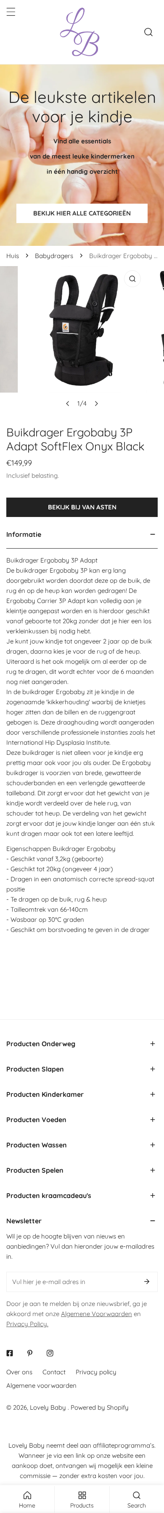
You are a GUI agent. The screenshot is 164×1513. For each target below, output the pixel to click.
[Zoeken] (148, 32)
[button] (82, 1043)
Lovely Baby (49, 1407)
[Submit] (147, 1281)
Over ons (19, 1372)
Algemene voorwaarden (41, 1385)
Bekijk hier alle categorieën (82, 213)
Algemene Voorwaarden (96, 1314)
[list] (82, 339)
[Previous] (68, 403)
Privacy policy (96, 1372)
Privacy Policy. (27, 1324)
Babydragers (54, 256)
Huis (12, 256)
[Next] (96, 403)
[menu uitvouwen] (11, 12)
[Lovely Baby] (80, 32)
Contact (54, 1372)
